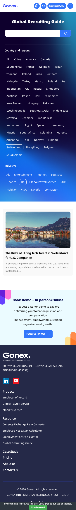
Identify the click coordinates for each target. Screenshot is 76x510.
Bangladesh (45, 118)
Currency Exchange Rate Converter (24, 424)
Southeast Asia (39, 110)
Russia (37, 89)
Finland (53, 140)
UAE (37, 96)
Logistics (56, 174)
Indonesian (13, 89)
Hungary (33, 103)
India (39, 74)
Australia (12, 96)
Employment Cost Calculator (20, 437)
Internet (41, 174)
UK (27, 89)
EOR (63, 182)
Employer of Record (15, 397)
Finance (11, 182)
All (8, 59)
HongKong (32, 147)
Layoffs (35, 189)
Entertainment (23, 174)
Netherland (13, 125)
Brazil (64, 81)
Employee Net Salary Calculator (22, 430)
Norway (39, 140)
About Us (9, 464)
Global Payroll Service (42, 182)
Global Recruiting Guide (18, 443)
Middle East (60, 110)
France (30, 67)
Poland (52, 81)
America (31, 59)
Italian (26, 96)
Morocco (62, 132)
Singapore (52, 89)
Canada (46, 59)
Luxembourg (56, 125)
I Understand (38, 507)
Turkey (26, 81)
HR (23, 182)
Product (8, 391)
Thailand (12, 74)
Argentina (12, 140)
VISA (24, 189)
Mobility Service (12, 410)
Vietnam (52, 74)
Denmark (27, 118)
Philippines (51, 96)
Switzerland (14, 147)
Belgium (49, 147)
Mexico (39, 81)
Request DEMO (57, 5)
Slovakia (11, 118)
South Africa (27, 132)
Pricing (7, 457)
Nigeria (10, 132)
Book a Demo (35, 334)
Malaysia (12, 81)
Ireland (26, 74)
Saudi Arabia (14, 155)
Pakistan (48, 103)
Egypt (28, 125)
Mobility (11, 189)
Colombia (46, 132)
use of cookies (64, 503)
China (17, 59)
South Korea (14, 67)
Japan (58, 67)
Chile (26, 140)
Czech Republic (15, 110)
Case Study (10, 451)
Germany (44, 67)
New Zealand (14, 103)
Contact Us (10, 470)
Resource (9, 418)
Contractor (51, 189)
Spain (40, 125)
